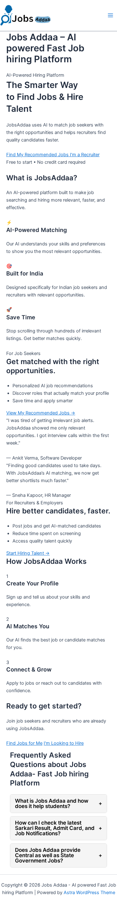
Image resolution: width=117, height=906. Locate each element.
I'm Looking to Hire (64, 743)
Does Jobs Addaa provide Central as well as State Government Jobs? (58, 855)
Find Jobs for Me (24, 743)
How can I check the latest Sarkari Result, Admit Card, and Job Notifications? (58, 828)
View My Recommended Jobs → (40, 413)
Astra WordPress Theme (89, 892)
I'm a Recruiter (85, 154)
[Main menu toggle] (110, 15)
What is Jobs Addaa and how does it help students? (58, 803)
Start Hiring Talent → (28, 553)
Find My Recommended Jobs (38, 154)
